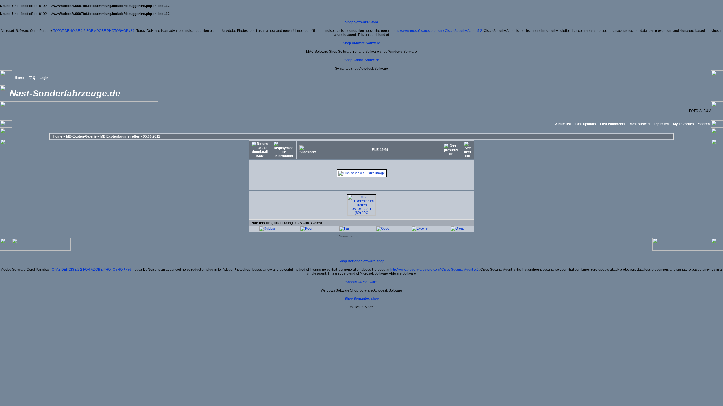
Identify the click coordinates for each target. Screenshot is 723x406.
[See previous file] (451, 150)
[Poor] (306, 228)
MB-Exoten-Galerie (81, 136)
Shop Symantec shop (362, 299)
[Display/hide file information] (283, 150)
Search (704, 124)
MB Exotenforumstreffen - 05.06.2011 (130, 136)
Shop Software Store (361, 22)
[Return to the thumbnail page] (260, 149)
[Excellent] (421, 228)
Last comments (612, 124)
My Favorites (683, 124)
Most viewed (640, 124)
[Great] (457, 228)
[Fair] (344, 228)
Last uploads (585, 124)
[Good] (382, 228)
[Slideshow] (308, 150)
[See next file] (467, 150)
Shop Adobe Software (361, 60)
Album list (563, 124)
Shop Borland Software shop (361, 261)
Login (44, 78)
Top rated (661, 124)
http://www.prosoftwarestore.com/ (419, 31)
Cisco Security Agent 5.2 (463, 31)
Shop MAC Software (361, 282)
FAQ (32, 78)
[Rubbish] (268, 228)
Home (19, 78)
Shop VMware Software (361, 43)
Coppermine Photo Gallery (369, 236)
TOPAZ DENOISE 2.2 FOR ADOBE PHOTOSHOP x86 (94, 31)
